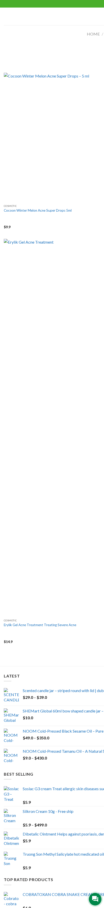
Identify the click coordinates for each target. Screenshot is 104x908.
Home (93, 33)
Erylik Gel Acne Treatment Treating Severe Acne (40, 625)
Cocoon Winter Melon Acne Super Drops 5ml (38, 210)
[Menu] (7, 16)
